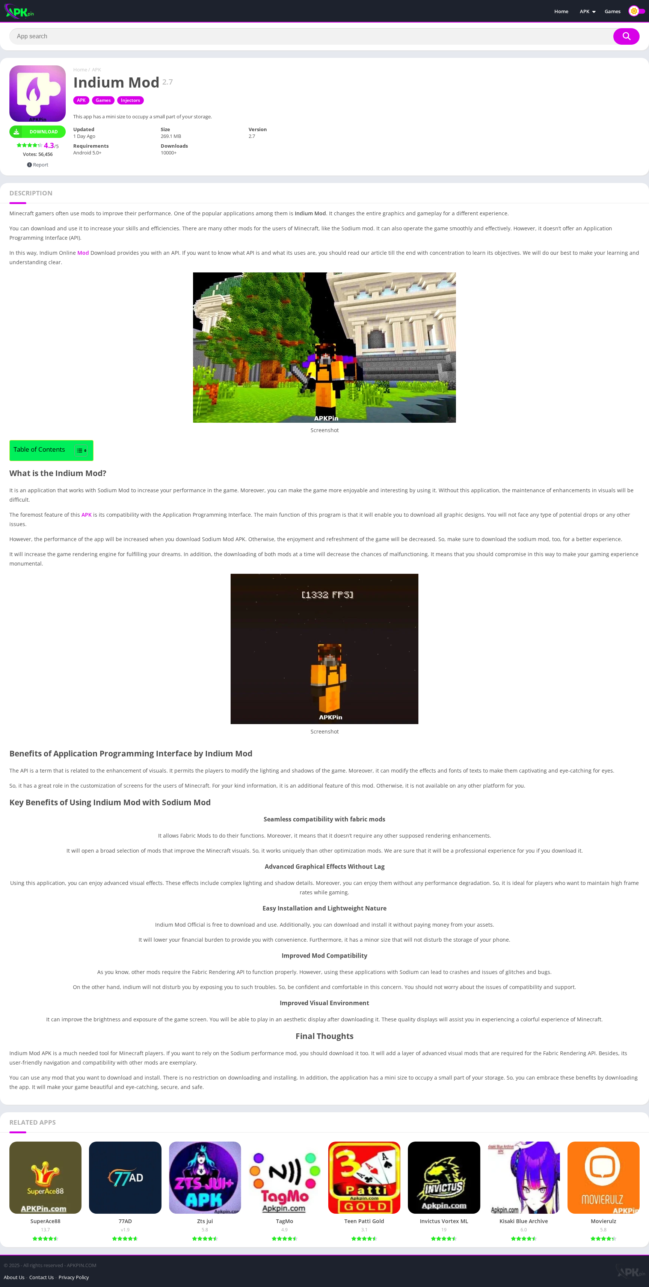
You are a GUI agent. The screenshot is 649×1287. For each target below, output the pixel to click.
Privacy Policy (74, 1277)
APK (584, 11)
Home (561, 11)
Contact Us (41, 1277)
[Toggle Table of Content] (77, 450)
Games (612, 11)
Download (44, 132)
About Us (14, 1277)
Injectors (130, 100)
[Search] (626, 36)
